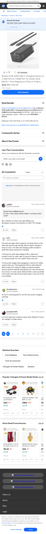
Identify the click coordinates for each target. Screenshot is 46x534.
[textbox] (20, 158)
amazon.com (29, 108)
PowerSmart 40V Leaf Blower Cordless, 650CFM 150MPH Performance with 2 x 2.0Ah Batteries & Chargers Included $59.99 (11, 398)
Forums (11, 15)
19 (6, 72)
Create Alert (14, 27)
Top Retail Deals (25, 11)
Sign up (9, 185)
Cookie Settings (16, 529)
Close (30, 529)
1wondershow (11, 289)
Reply (14, 230)
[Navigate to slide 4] (24, 66)
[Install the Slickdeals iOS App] (23, 487)
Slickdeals (4, 15)
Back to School (12, 11)
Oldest (28, 172)
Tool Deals (36, 11)
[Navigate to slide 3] (22, 66)
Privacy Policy (6, 523)
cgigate (9, 204)
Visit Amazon (23, 92)
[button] (9, 72)
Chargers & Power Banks (13, 367)
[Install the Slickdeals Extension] (23, 475)
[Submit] (4, 178)
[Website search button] (38, 6)
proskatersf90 (11, 312)
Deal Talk (19, 15)
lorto (8, 238)
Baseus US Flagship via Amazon (13, 108)
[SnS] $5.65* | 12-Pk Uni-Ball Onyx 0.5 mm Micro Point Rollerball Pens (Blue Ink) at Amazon (11, 445)
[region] (23, 524)
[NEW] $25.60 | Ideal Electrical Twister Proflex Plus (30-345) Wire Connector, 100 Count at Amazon (30, 445)
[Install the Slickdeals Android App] (23, 481)
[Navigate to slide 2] (20, 66)
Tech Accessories (13, 361)
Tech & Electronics (31, 355)
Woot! (24, 409)
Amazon (31, 367)
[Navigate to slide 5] (25, 66)
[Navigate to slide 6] (27, 66)
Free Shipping (11, 355)
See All (41, 377)
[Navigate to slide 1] (19, 66)
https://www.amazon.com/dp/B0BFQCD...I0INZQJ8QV (20, 125)
